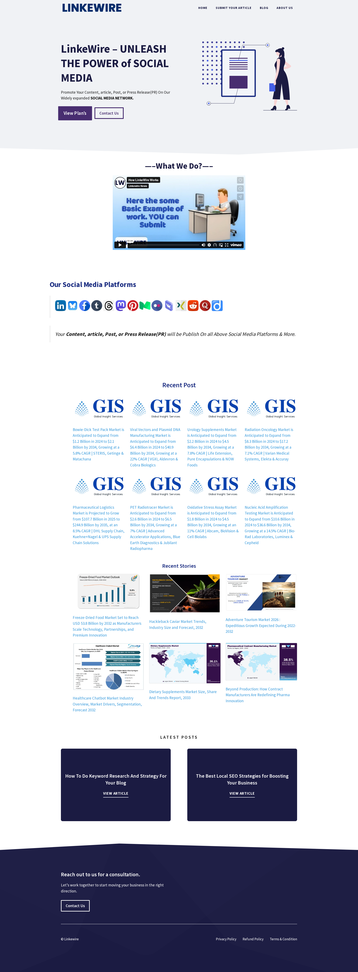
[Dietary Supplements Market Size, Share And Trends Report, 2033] (185, 664)
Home (202, 8)
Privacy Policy (226, 939)
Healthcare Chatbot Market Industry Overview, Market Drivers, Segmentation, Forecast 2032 (107, 704)
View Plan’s (75, 113)
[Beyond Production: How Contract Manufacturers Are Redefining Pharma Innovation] (261, 662)
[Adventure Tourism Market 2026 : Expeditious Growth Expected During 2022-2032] (261, 593)
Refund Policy (253, 939)
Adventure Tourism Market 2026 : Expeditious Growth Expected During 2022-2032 (261, 625)
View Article (115, 793)
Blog (264, 8)
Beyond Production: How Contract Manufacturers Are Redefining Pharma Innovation (258, 694)
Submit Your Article (234, 8)
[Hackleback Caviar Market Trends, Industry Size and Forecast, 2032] (185, 594)
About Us (285, 8)
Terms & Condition (283, 939)
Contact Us (109, 113)
